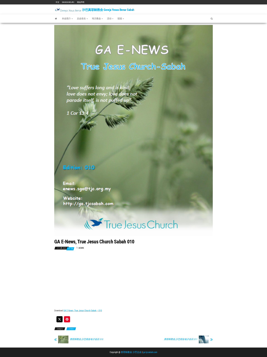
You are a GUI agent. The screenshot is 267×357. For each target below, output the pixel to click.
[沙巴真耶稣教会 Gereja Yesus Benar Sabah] (56, 18)
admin (81, 248)
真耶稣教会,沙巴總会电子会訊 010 (86, 339)
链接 (120, 18)
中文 (57, 2)
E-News (71, 329)
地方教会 (96, 18)
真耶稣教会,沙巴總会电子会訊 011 (180, 339)
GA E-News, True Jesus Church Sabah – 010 (82, 310)
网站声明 (80, 2)
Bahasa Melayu (68, 2)
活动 (109, 18)
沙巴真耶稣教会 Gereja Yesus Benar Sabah (108, 10)
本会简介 (66, 18)
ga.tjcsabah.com (150, 352)
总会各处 (81, 18)
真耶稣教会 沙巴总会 (131, 352)
